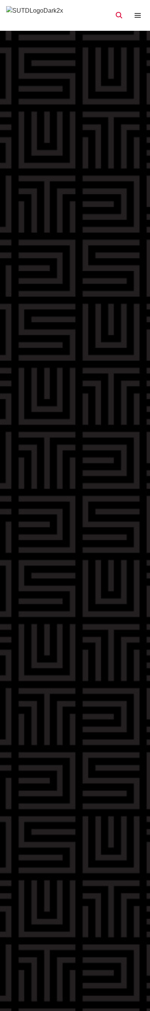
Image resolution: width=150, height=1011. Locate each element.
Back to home (75, 569)
